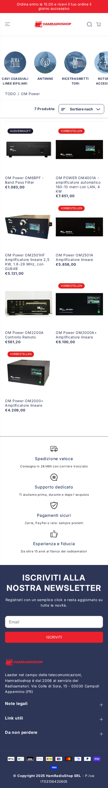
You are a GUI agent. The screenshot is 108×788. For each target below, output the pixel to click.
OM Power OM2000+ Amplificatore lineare (24, 403)
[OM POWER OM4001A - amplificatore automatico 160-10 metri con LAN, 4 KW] (79, 149)
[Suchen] (89, 24)
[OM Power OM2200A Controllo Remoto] (28, 304)
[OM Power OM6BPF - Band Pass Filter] (28, 149)
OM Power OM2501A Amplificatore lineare (74, 257)
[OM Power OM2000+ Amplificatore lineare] (28, 372)
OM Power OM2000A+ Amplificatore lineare (76, 334)
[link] (54, 662)
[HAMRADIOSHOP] (53, 24)
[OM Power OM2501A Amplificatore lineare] (79, 226)
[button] (8, 24)
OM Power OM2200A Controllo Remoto (24, 334)
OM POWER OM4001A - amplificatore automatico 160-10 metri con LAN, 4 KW (78, 184)
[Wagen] (98, 24)
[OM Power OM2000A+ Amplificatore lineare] (79, 304)
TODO (10, 94)
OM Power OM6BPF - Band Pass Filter (24, 180)
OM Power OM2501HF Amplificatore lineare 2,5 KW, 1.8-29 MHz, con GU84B (27, 262)
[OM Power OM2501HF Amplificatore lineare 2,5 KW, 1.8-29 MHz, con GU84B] (28, 226)
